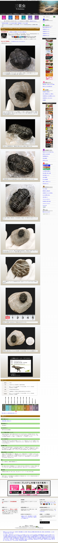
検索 (54, 16)
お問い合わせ (35, 13)
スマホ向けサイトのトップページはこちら (18, 41)
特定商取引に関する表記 (47, 201)
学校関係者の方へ (46, 156)
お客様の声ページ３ (46, 31)
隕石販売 (45, 535)
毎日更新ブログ (16, 13)
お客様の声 (22, 13)
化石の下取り (12, 539)
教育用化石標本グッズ (36, 535)
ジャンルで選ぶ (9, 13)
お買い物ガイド (45, 197)
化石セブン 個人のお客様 (19, 539)
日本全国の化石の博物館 (23, 540)
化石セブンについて (51, 535)
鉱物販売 (42, 535)
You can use (45, 205)
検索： (44, 16)
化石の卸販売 (45, 158)
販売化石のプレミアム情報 (38, 539)
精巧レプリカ (30, 535)
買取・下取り (48, 13)
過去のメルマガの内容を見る (47, 86)
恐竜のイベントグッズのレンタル (27, 517)
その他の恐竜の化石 (41, 534)
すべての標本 (5, 534)
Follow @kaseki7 (45, 522)
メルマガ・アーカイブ (46, 203)
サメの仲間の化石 (19, 535)
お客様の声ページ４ (46, 33)
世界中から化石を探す (46, 154)
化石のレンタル (45, 160)
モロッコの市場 (15, 540)
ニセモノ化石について (8, 540)
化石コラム (55, 13)
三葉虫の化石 (11, 534)
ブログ (44, 21)
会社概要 (29, 13)
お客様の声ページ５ (46, 35)
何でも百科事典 (45, 179)
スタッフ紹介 (45, 188)
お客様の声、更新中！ (46, 91)
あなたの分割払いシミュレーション (50, 502)
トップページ (3, 13)
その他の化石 (25, 535)
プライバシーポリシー (46, 199)
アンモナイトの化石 (48, 534)
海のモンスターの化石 (11, 535)
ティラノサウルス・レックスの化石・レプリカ (21, 534)
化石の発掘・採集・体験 (47, 173)
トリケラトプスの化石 (33, 534)
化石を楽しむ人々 (46, 183)
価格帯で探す (42, 13)
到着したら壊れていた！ (47, 181)
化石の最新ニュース (46, 175)
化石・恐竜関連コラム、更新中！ (48, 93)
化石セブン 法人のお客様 (29, 539)
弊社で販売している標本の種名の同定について (9, 413)
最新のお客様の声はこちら (47, 27)
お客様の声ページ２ (46, 29)
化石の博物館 (45, 177)
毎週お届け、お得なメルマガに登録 (48, 84)
